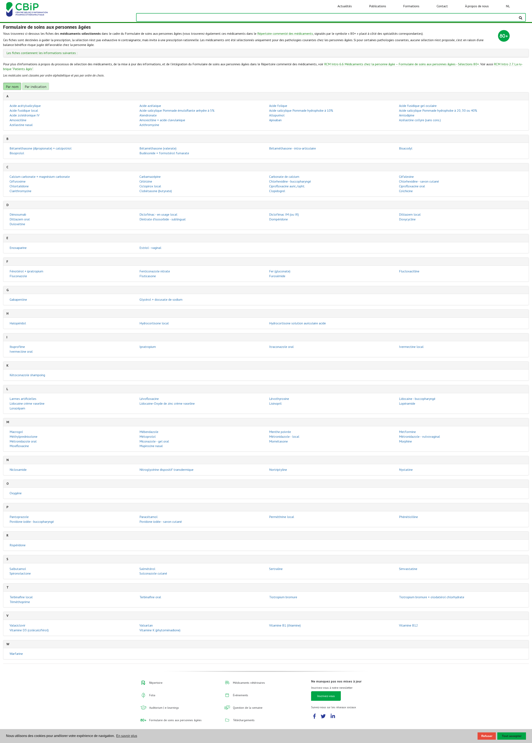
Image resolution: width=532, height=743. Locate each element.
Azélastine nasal (21, 125)
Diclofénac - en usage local (158, 214)
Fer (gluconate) (279, 271)
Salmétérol (147, 569)
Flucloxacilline (409, 271)
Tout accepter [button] (511, 736)
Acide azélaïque (150, 106)
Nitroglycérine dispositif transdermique (166, 469)
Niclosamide (18, 469)
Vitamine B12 (408, 625)
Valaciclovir (17, 625)
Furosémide (277, 276)
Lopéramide (407, 403)
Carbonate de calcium (284, 176)
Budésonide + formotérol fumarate (164, 153)
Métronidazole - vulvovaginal (419, 436)
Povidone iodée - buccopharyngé (32, 521)
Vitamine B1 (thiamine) (285, 625)
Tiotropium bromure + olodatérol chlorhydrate (431, 597)
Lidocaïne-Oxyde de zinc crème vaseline (167, 403)
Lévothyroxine (279, 399)
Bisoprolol (17, 153)
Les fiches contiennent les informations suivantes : (42, 53)
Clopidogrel (277, 191)
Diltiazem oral (20, 219)
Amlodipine (406, 115)
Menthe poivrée (280, 432)
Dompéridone (278, 219)
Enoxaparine (18, 248)
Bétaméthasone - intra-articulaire (292, 148)
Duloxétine (17, 224)
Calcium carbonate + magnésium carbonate (40, 176)
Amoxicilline (18, 120)
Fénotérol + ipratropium (26, 271)
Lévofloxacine (149, 399)
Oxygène (16, 493)
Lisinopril (275, 403)
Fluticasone (147, 276)
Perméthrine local (281, 517)
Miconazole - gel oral (154, 441)
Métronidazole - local (284, 436)
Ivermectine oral (21, 351)
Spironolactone (20, 573)
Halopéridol (18, 323)
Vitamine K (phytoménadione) (159, 630)
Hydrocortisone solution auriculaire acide (297, 323)
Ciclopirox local (150, 186)
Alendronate (148, 115)
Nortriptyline (278, 469)
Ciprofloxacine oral (412, 186)
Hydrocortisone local (154, 323)
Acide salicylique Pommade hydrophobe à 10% (301, 110)
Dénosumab (18, 214)
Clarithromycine (20, 191)
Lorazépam (17, 408)
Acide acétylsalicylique (25, 106)
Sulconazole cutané (153, 573)
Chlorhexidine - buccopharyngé (290, 181)
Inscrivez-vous (326, 696)
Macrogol (16, 432)
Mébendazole (148, 432)
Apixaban (275, 120)
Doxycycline (407, 219)
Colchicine (406, 191)
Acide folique (278, 106)
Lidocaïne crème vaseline (27, 403)
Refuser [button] (486, 736)
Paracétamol (148, 517)
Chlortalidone (19, 186)
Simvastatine (408, 569)
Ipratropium (147, 347)
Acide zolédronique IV (24, 115)
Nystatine (406, 469)
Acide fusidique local (24, 110)
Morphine (405, 441)
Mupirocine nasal (151, 446)
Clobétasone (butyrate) (155, 191)
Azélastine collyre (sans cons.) (420, 120)
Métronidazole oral (23, 441)
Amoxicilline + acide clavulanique (162, 120)
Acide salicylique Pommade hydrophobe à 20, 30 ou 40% (438, 110)
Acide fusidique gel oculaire (418, 106)
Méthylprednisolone (23, 436)
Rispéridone (18, 545)
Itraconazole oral (281, 347)
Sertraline (276, 569)
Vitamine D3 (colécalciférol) (29, 630)
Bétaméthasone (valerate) (157, 148)
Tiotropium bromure (283, 597)
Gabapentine (18, 299)
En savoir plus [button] (126, 736)
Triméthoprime (20, 602)
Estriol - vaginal (150, 248)
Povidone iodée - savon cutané (160, 521)
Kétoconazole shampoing (27, 375)
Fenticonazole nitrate (154, 271)
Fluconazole (18, 276)
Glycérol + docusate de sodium (160, 299)
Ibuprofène (17, 347)
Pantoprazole (19, 517)
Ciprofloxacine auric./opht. (287, 186)
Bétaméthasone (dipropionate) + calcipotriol (40, 148)
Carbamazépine (150, 176)
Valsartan (146, 625)
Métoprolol (147, 436)
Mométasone (278, 441)
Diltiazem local (410, 214)
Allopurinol (276, 115)
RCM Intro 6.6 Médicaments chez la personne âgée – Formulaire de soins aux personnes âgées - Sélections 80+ (401, 64)
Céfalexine (406, 176)
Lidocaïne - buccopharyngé (417, 399)
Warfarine (16, 654)
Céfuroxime (18, 181)
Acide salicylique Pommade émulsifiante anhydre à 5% (176, 110)
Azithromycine (149, 125)
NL (508, 6)
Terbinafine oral (150, 597)
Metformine (407, 432)
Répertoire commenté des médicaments (285, 33)
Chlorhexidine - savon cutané (419, 181)
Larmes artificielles (23, 399)
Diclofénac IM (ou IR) (284, 214)
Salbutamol (18, 569)
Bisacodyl (405, 148)
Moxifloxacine (19, 446)
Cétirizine (145, 181)
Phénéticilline (408, 517)
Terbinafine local (21, 597)
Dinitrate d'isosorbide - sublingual (162, 219)
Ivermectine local (411, 347)
